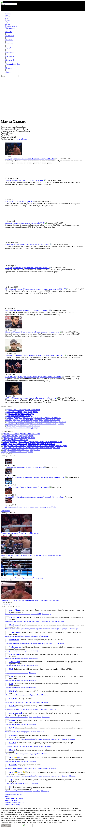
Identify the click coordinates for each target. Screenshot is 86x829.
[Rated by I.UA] (28, 827)
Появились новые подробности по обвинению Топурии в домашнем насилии (29, 621)
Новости (8, 32)
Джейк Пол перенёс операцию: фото (17, 783)
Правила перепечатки (13, 794)
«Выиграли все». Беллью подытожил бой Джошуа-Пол (22, 695)
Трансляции (10, 28)
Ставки (8, 72)
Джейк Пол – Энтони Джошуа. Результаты (21, 412)
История (8, 68)
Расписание (9, 52)
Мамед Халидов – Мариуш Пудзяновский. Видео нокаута (27, 244)
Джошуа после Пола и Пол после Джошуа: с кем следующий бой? (30, 507)
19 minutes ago (59, 643)
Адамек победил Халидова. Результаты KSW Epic (24, 180)
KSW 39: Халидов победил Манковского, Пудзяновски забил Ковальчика (33, 377)
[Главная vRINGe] (6, 2)
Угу (10, 780)
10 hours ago (72, 776)
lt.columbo (13, 765)
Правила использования (14, 802)
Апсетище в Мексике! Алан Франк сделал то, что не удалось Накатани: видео (35, 477)
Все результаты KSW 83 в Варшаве (18, 202)
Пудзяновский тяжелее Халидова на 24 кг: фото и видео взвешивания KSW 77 (35, 289)
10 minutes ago (73, 629)
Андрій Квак (14, 610)
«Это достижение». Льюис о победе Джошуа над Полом (23, 717)
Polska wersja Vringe (12, 804)
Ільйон (12, 720)
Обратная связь (11, 800)
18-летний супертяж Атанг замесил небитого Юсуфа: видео (24, 746)
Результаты (9, 56)
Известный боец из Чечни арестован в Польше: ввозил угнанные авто (32, 332)
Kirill (11, 669)
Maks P (12, 750)
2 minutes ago (46, 614)
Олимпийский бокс (12, 64)
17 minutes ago (44, 636)
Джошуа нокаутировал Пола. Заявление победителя (21, 636)
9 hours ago (32, 761)
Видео (7, 20)
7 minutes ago (59, 621)
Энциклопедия (11, 26)
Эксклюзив (9, 36)
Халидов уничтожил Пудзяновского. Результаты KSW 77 (27, 268)
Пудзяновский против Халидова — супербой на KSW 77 (27, 310)
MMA (7, 16)
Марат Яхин (14, 640)
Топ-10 (8, 48)
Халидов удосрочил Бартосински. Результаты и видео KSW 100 (29, 159)
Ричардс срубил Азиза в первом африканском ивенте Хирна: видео (26, 709)
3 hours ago (40, 731)
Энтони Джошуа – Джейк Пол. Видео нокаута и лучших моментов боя (32, 420)
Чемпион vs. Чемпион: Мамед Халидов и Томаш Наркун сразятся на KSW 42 (34, 355)
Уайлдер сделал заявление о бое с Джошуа (21, 428)
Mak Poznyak (14, 625)
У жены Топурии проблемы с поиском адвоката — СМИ (23, 614)
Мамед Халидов (23, 139)
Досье (7, 24)
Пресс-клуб (9, 60)
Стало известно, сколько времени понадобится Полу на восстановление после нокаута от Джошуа (36, 629)
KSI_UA (12, 691)
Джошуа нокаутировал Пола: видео (18, 416)
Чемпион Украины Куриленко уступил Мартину (20, 731)
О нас (7, 796)
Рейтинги (9, 44)
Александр (13, 735)
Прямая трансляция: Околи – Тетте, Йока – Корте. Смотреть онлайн (26, 768)
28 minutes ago (33, 665)
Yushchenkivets (15, 632)
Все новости (5, 511)
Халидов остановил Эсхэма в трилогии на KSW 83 (25, 223)
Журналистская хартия (14, 798)
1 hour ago (32, 673)
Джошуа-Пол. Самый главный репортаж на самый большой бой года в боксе (34, 424)
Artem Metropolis (16, 713)
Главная (8, 14)
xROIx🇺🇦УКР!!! (15, 757)
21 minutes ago (33, 651)
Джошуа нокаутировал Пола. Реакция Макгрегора (24, 467)
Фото (7, 22)
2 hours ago (52, 709)
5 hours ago (44, 754)
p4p (6, 18)
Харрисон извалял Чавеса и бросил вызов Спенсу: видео (27, 487)
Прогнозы (9, 40)
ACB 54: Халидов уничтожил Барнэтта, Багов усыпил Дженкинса (30, 398)
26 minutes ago (33, 658)
